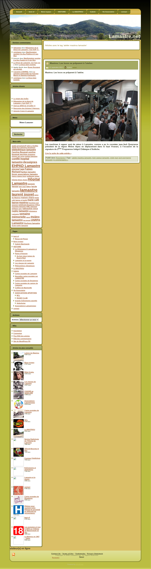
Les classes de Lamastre (24, 263)
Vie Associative (19, 290)
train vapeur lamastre (100, 158)
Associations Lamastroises (25, 306)
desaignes (30, 162)
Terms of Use (68, 553)
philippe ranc (17, 209)
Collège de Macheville (23, 288)
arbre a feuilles (32, 146)
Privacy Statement (95, 553)
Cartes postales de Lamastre (26, 273)
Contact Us (56, 553)
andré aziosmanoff (19, 146)
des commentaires (22, 339)
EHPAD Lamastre (26, 166)
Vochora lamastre (32, 223)
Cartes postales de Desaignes (26, 281)
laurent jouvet (23, 194)
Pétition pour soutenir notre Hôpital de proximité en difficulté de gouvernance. (32, 509)
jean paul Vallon (25, 186)
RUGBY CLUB (22, 298)
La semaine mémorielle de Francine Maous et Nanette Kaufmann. (25, 73)
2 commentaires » (61, 160)
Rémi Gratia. (29, 372)
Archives (15, 320)
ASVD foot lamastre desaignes (23, 147)
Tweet (81, 557)
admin (75, 67)
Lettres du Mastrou (31, 353)
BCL (18, 295)
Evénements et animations (30, 468)
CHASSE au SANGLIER (28, 392)
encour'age (18, 169)
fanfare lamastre (28, 172)
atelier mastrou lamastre (81, 158)
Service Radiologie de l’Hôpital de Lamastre (31, 441)
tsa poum (26, 220)
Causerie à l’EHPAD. (21, 72)
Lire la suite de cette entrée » (58, 153)
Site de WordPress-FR (21, 341)
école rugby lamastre (20, 225)
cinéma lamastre (31, 156)
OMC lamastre (31, 206)
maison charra (27, 197)
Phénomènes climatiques (25, 266)
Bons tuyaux (18, 241)
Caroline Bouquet (20, 152)
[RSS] (13, 555)
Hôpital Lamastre (26, 181)
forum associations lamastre (25, 174)
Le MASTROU (18, 268)
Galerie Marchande (22, 244)
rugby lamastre (20, 211)
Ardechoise (21, 303)
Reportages (60, 158)
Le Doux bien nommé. (27, 65)
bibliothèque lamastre (24, 149)
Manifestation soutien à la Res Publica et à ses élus (25, 54)
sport (28, 217)
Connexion (17, 333)
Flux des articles (21, 336)
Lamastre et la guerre (23, 260)
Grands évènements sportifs (26, 301)
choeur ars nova (18, 156)
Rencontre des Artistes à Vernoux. (26, 108)
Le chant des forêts (20, 99)
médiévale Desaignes (26, 205)
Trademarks (80, 553)
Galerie (16, 271)
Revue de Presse (21, 239)
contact (16, 308)
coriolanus (17, 52)
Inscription (17, 331)
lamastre (29, 190)
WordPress (79, 564)
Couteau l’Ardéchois (32, 458)
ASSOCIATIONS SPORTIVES (26, 293)
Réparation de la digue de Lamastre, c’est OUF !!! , (26, 49)
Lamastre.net (124, 36)
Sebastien (17, 48)
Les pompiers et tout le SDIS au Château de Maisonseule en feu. (32, 529)
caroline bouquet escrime (23, 153)
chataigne (31, 154)
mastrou (23, 202)
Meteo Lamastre (26, 122)
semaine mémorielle (21, 215)
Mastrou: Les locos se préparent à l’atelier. (71, 63)
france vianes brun (19, 176)
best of (16, 236)
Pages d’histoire (21, 253)
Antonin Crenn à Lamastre (23, 111)
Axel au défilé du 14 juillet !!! (24, 106)
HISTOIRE (17, 247)
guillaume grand (33, 176)
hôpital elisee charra (19, 180)
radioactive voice (30, 208)
